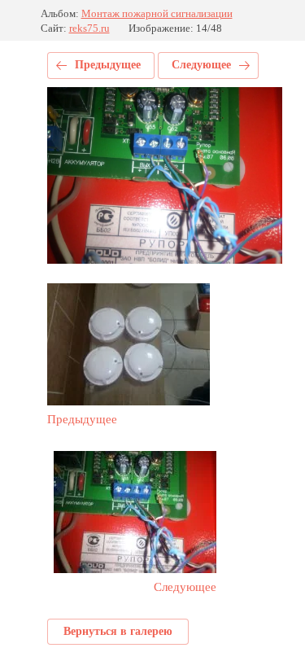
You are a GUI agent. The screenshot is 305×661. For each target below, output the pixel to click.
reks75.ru (89, 28)
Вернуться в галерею (117, 631)
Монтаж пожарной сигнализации (157, 13)
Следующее (201, 65)
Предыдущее (108, 65)
